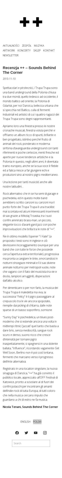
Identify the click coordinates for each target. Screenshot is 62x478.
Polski (37, 421)
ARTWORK (9, 50)
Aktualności (11, 45)
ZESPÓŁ (26, 45)
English (25, 421)
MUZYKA (39, 45)
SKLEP (37, 50)
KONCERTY (24, 50)
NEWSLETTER (10, 55)
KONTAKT (49, 50)
